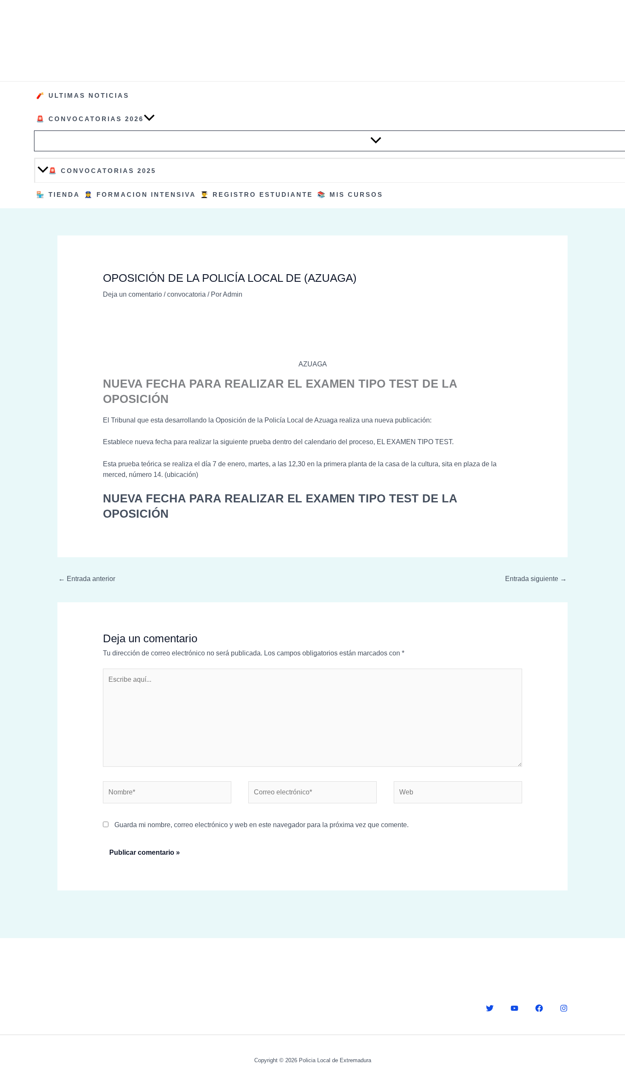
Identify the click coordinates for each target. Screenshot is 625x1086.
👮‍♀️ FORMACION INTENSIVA (140, 194)
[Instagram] (564, 1008)
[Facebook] (539, 1008)
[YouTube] (514, 1008)
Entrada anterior (86, 578)
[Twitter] (490, 1008)
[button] (149, 118)
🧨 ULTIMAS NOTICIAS (82, 95)
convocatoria (186, 294)
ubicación (181, 474)
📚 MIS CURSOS (350, 194)
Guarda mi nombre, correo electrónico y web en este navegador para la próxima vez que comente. (261, 824)
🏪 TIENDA (58, 194)
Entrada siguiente (536, 578)
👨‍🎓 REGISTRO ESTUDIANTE (256, 194)
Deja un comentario (132, 294)
